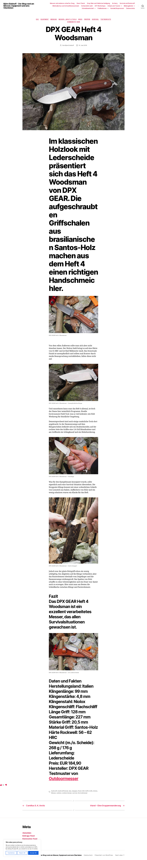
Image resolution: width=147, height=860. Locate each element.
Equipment (45, 19)
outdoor (58, 793)
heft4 (87, 791)
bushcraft (54, 791)
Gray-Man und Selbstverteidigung (98, 3)
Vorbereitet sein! (87, 6)
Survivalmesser (82, 793)
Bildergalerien (128, 6)
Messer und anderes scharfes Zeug (62, 3)
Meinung (53, 19)
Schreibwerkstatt (88, 8)
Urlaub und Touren (114, 6)
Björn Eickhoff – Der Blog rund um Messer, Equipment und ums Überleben (55, 855)
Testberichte (105, 19)
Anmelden (26, 833)
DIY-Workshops (100, 6)
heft (83, 791)
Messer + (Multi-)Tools (68, 19)
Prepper (87, 19)
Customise (11, 853)
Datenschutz (130, 8)
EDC (37, 19)
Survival (95, 19)
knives (95, 791)
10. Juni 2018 (83, 45)
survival (74, 793)
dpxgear (74, 791)
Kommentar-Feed (29, 839)
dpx (70, 791)
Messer (53, 793)
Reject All (22, 853)
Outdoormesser (63, 778)
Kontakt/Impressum (117, 8)
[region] (22, 848)
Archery (115, 3)
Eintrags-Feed (28, 836)
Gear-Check (81, 3)
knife (90, 791)
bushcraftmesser (63, 791)
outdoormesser (67, 793)
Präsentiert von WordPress (104, 855)
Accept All (33, 853)
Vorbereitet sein (73, 22)
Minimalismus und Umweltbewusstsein (65, 6)
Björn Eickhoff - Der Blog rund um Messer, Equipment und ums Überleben (18, 6)
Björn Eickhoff (69, 45)
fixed (79, 791)
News (80, 19)
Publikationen (102, 8)
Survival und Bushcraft (127, 3)
